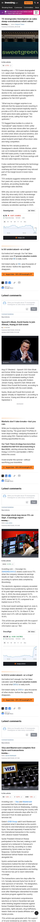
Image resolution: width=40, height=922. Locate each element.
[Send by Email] (19, 282)
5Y (21, 221)
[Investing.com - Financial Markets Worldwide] (11, 3)
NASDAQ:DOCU (9, 572)
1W (8, 221)
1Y (18, 221)
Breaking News (7, 7)
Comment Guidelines (8, 314)
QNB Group (12, 822)
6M (15, 221)
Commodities (28, 7)
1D (4, 221)
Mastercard (27, 802)
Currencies (18, 7)
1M (11, 221)
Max (25, 221)
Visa (17, 802)
